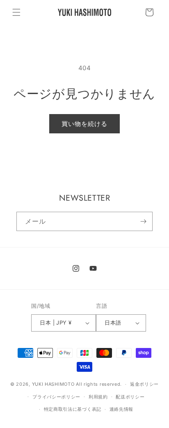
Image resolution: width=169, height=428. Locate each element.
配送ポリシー (130, 397)
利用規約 (98, 397)
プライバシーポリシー (56, 397)
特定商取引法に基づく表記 (72, 409)
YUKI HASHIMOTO (53, 384)
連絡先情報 (122, 409)
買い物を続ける (84, 124)
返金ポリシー (144, 384)
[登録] (143, 221)
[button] (16, 12)
